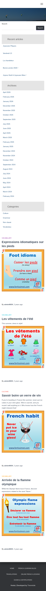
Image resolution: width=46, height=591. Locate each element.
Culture (5, 213)
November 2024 (9, 155)
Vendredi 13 (7, 53)
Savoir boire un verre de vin (21, 395)
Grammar (6, 218)
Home (12, 568)
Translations (11, 574)
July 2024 (6, 174)
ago (18, 304)
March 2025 (7, 137)
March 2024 (7, 192)
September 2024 (9, 165)
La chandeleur (8, 60)
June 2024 (7, 178)
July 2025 (6, 124)
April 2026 (6, 92)
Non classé (7, 222)
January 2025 (8, 146)
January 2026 (8, 101)
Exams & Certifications (23, 580)
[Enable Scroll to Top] (41, 586)
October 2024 (8, 160)
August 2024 (7, 169)
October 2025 (8, 115)
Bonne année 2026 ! (10, 68)
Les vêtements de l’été (17, 318)
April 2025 (6, 133)
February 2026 (8, 97)
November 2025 (9, 110)
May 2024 (6, 183)
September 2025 (9, 119)
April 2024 (6, 187)
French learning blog (27, 568)
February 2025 (8, 142)
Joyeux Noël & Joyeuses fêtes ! (14, 75)
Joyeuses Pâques (9, 46)
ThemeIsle (31, 585)
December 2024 (9, 151)
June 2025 (7, 128)
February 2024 (8, 196)
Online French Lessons (30, 574)
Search (4, 24)
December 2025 (9, 106)
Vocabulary (7, 227)
